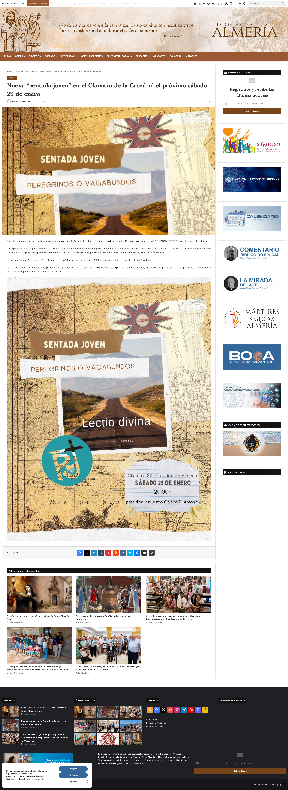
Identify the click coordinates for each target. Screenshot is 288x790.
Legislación (68, 56)
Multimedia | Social (118, 56)
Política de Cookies (155, 726)
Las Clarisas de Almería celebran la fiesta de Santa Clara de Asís (38, 617)
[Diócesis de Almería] (144, 29)
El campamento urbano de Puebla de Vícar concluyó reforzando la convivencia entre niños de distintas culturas (38, 667)
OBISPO (19, 56)
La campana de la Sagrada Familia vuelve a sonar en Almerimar (103, 617)
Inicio (7, 56)
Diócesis (34, 56)
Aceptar (73, 768)
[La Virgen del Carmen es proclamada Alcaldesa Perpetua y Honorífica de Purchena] (131, 739)
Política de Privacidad (156, 723)
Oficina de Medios (20, 101)
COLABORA (176, 56)
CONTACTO (159, 56)
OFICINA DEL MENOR (92, 56)
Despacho (141, 56)
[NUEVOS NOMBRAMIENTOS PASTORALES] (108, 739)
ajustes (41, 779)
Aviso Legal (151, 719)
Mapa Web (191, 56)
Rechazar (73, 775)
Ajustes (73, 781)
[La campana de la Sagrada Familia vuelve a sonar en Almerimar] (108, 594)
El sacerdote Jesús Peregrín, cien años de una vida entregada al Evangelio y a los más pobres (108, 667)
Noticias (19, 71)
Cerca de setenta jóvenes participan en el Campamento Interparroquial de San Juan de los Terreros (175, 617)
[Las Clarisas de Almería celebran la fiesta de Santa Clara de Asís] (39, 594)
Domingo (50, 56)
